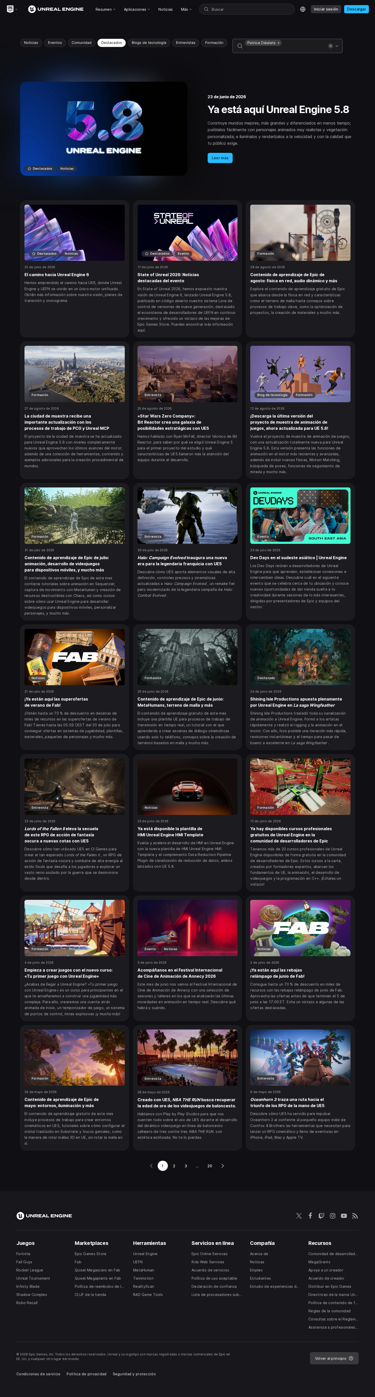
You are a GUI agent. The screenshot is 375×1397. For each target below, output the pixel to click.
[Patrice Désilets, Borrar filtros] (279, 43)
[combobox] (285, 49)
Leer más (220, 158)
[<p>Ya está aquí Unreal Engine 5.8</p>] (187, 129)
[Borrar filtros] (330, 45)
